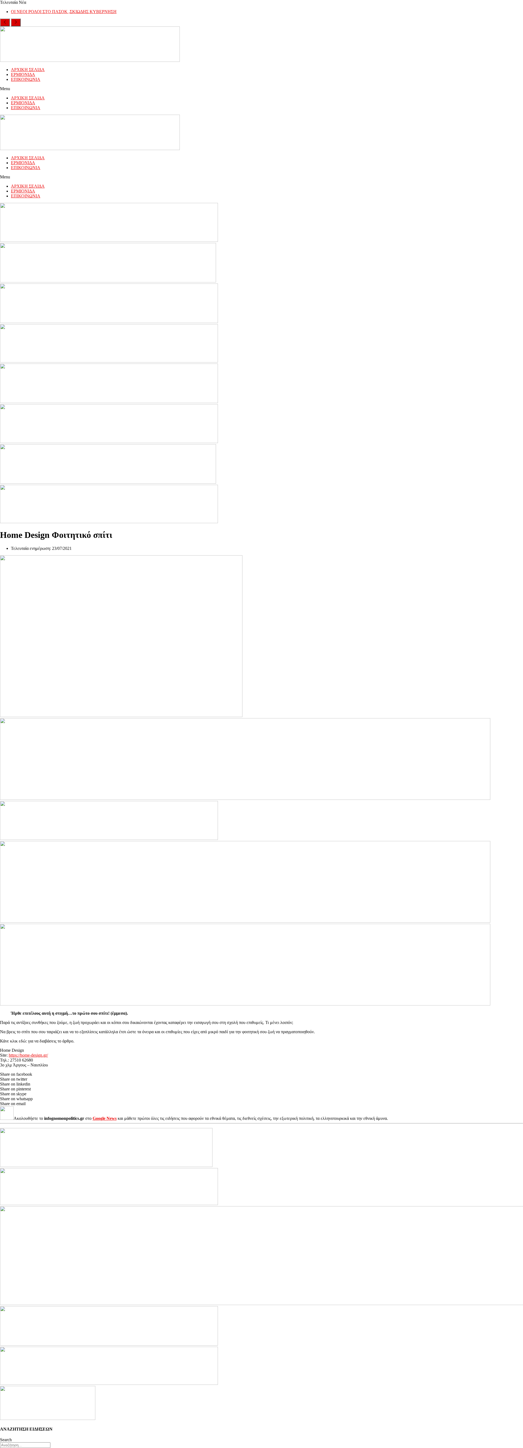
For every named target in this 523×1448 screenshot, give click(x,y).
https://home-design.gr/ (28, 1055)
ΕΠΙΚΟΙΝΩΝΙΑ (25, 79)
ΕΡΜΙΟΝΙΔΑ (23, 74)
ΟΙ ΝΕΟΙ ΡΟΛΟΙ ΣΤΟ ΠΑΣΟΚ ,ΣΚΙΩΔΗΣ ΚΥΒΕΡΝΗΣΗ (64, 11)
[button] (261, 88)
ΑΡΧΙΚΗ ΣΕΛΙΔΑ (28, 69)
